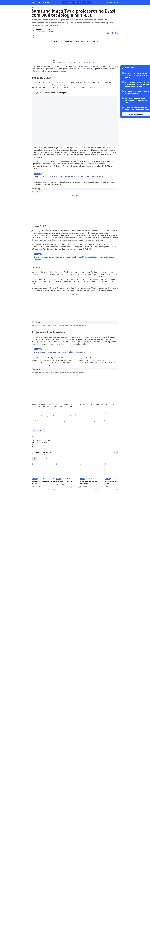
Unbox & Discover (85, 69)
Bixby (79, 344)
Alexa (85, 344)
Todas (34, 459)
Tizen (114, 342)
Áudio (58, 459)
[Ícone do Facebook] (105, 2)
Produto (35, 7)
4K (57, 235)
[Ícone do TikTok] (114, 2)
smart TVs (79, 66)
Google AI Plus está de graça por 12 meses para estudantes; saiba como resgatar (68, 176)
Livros (53, 459)
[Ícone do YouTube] (111, 2)
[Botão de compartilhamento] (108, 33)
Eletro (47, 459)
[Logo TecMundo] (42, 2)
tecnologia (79, 358)
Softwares (65, 459)
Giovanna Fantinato (43, 29)
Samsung (36, 66)
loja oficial (58, 406)
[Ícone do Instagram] (108, 2)
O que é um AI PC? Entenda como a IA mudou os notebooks (59, 352)
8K (84, 148)
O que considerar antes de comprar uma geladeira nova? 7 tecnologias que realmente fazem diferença (74, 258)
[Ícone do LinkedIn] (117, 2)
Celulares (41, 459)
